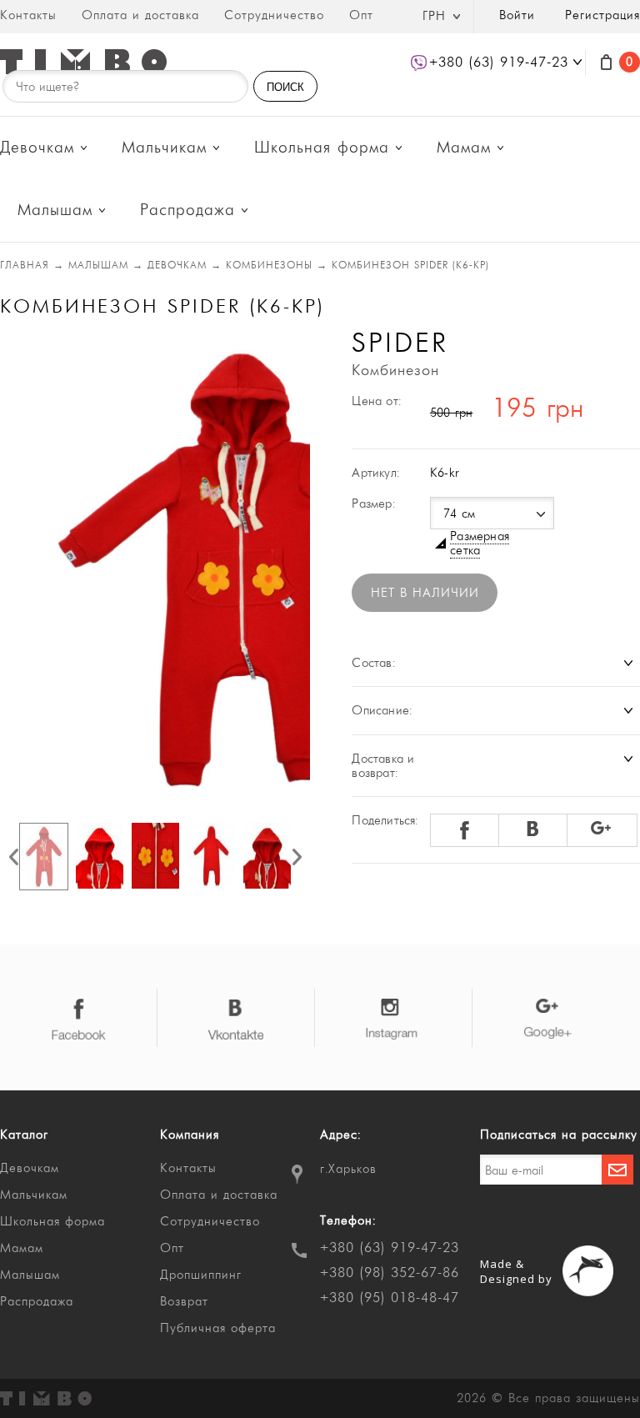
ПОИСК (285, 87)
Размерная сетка (479, 543)
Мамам (464, 148)
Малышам (55, 210)
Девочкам (37, 148)
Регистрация (602, 15)
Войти (517, 15)
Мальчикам (164, 148)
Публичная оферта (218, 1328)
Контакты (28, 15)
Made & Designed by (516, 1271)
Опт (361, 15)
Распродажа (187, 210)
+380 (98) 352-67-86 (389, 1272)
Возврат (184, 1302)
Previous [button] (13, 857)
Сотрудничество (274, 15)
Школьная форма (321, 148)
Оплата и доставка (140, 15)
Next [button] (297, 857)
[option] (155, 568)
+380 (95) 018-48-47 (389, 1297)
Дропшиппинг (201, 1275)
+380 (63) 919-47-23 (389, 1247)
